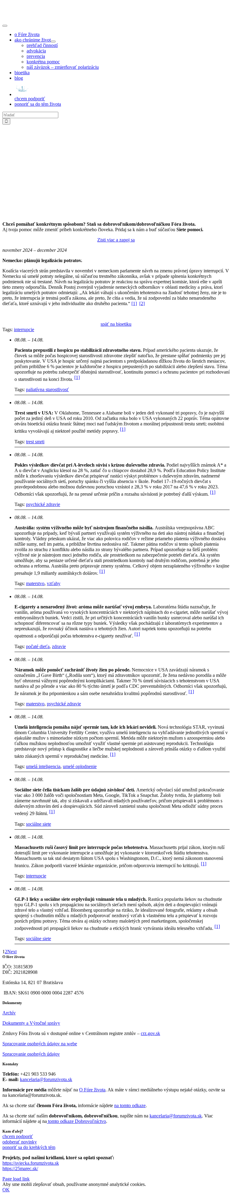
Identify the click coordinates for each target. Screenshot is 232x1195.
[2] (142, 303)
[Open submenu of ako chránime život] (53, 41)
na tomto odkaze (130, 1105)
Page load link (16, 1178)
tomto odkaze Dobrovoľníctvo (77, 1121)
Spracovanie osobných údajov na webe (39, 1043)
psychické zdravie (43, 504)
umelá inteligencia (43, 766)
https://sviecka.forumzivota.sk (30, 1163)
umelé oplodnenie (80, 766)
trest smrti (35, 441)
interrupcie (24, 329)
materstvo (35, 583)
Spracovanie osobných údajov (31, 1054)
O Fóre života (92, 1089)
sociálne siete (38, 824)
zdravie (59, 646)
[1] (134, 303)
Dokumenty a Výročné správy (31, 1023)
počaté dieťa (38, 646)
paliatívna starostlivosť (47, 389)
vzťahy (53, 583)
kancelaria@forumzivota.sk (46, 1079)
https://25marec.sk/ (20, 1168)
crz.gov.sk (150, 1033)
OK (6, 1189)
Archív (9, 1012)
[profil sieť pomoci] (116, 213)
